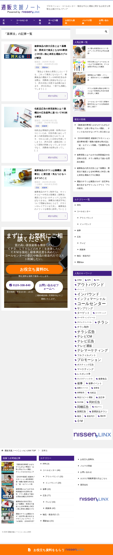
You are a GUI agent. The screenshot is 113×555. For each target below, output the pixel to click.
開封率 (103, 416)
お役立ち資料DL (34, 269)
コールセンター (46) (51, 470)
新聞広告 (81, 411)
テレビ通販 (84, 345)
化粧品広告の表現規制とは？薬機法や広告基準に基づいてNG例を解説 (50, 112)
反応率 (101, 397)
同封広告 (94, 402)
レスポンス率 (83, 374)
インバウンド (85, 224)
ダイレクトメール (84, 322)
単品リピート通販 (85, 397)
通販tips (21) (48, 521)
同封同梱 (80, 402)
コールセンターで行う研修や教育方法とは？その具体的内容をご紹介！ (98, 104)
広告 (4, 21)
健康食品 (102, 379)
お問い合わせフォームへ (49, 287)
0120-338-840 (21, 285)
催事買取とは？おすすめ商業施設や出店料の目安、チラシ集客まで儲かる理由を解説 (93, 158)
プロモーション (89, 360)
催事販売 (80, 393)
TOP (20, 450)
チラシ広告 (86, 332)
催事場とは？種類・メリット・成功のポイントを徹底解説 (98, 77)
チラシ (102, 322)
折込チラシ (98, 407)
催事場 (96, 388)
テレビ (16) (50, 502)
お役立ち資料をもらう (47, 550)
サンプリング (85, 308)
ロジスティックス (85, 379)
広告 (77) (47, 495)
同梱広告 (83, 406)
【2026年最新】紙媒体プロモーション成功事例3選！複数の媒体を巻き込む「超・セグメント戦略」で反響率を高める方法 (25, 480)
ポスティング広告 (85, 364)
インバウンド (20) (53, 483)
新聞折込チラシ (99, 411)
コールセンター (22, 21)
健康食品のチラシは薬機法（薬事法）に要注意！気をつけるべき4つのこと (50, 174)
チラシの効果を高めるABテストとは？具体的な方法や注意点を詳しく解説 (99, 90)
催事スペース (82, 388)
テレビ (82, 243)
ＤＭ (80, 420)
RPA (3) (46, 464)
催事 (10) (47, 489)
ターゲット (83, 313)
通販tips (45, 67)
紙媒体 (44, 126)
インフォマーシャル (91, 299)
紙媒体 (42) (50, 508)
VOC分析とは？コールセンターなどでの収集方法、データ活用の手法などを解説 (98, 64)
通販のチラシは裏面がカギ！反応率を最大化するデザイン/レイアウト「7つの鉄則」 (93, 184)
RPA (79, 205)
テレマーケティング (92, 350)
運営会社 (84, 485)
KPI (89, 280)
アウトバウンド (86, 218)
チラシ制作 (83, 327)
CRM (79, 280)
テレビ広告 (85, 341)
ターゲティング (100, 313)
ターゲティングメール (86, 318)
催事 (79, 230)
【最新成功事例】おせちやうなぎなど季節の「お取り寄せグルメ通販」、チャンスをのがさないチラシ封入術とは (93, 128)
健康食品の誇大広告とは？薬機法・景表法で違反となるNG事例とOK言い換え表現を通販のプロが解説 (93, 171)
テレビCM (84, 336)
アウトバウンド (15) (54, 476)
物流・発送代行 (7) (51, 514)
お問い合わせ (86, 472)
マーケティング (85, 369)
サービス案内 (53, 21)
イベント (80, 289)
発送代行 (91, 416)
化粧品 (93, 393)
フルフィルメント (86, 355)
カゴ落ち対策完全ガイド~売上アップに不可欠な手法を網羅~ (98, 50)
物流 (40, 21)
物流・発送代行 (83, 256)
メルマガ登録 (86, 466)
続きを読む (53, 96)
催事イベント (95, 383)
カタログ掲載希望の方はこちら (93, 478)
